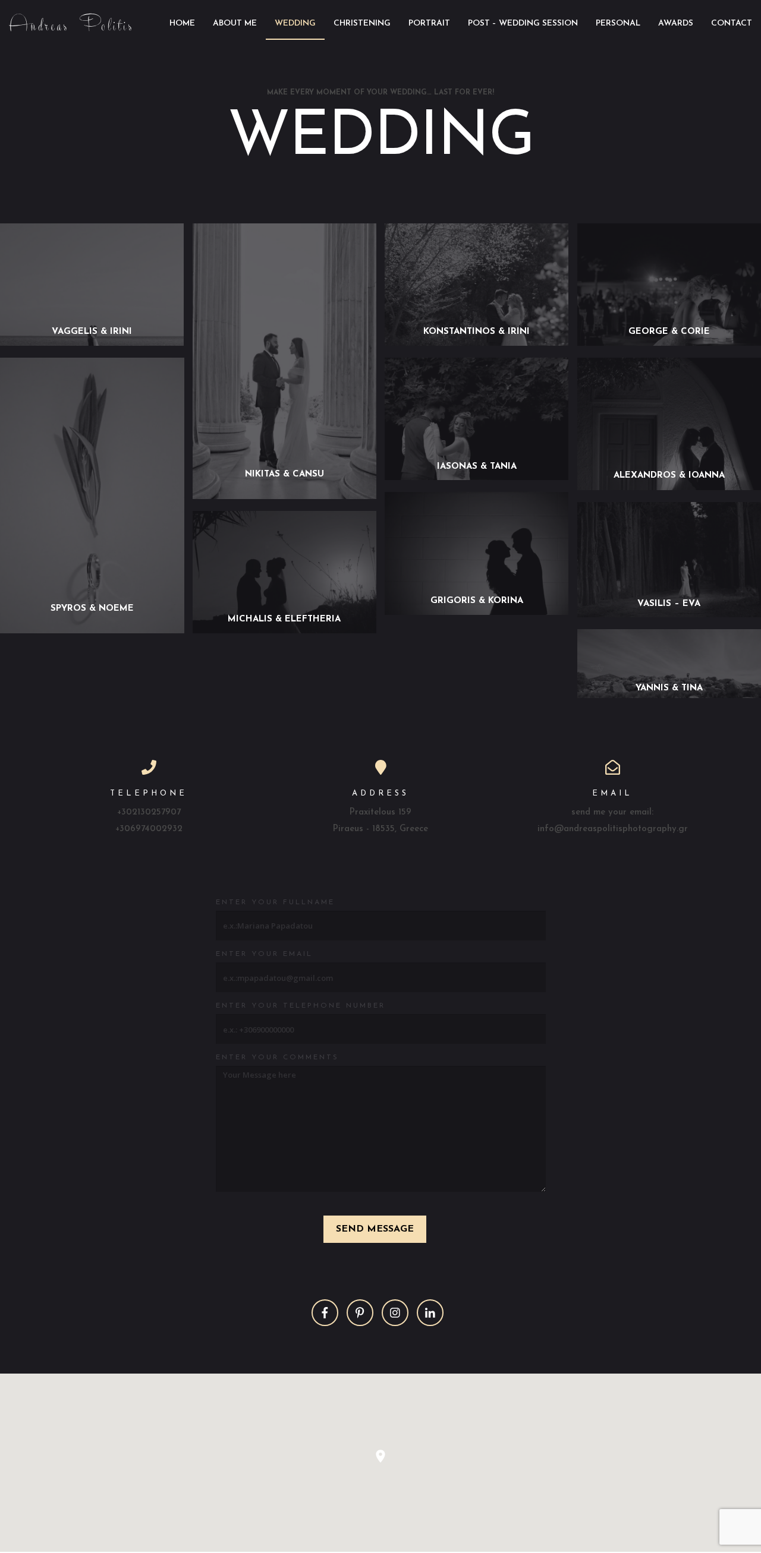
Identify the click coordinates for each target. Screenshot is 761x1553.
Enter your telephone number (300, 1005)
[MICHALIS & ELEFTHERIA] (285, 630)
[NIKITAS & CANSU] (285, 495)
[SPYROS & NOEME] (92, 630)
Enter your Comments (277, 1057)
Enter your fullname (275, 902)
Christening (362, 23)
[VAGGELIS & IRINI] (92, 342)
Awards (675, 23)
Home (182, 23)
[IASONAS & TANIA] (477, 476)
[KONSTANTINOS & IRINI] (477, 342)
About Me (235, 23)
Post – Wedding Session (523, 23)
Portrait (429, 23)
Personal (618, 23)
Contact (731, 23)
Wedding (295, 23)
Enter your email (264, 954)
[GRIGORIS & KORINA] (477, 611)
